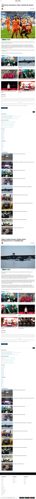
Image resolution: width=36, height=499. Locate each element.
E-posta (20, 102)
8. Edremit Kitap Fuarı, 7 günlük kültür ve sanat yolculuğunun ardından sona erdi (11, 116)
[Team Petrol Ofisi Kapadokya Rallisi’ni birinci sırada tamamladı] (26, 85)
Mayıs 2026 (2, 132)
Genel (2, 144)
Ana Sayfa (14, 478)
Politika (2, 147)
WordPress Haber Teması (11, 497)
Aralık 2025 (2, 136)
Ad (1, 102)
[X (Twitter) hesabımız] (13, 473)
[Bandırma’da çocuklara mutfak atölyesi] (7, 234)
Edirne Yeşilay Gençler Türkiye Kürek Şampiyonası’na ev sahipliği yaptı (9, 118)
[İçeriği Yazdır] (9, 39)
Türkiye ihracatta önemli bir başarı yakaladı (10, 121)
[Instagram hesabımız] (14, 473)
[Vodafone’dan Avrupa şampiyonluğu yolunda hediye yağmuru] (9, 85)
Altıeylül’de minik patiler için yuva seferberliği (6, 117)
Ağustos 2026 (2, 130)
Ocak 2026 (2, 135)
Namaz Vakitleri (3, 491)
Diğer (2, 488)
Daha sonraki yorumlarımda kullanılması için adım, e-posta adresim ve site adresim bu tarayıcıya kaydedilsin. (14, 105)
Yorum (2, 97)
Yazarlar (14, 479)
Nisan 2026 (2, 133)
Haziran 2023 (2, 139)
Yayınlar (2, 494)
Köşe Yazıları (2, 146)
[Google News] (33, 39)
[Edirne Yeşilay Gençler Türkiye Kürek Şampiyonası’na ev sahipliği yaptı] (26, 61)
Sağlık (2, 148)
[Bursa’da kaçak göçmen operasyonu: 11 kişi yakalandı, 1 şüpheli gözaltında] (7, 209)
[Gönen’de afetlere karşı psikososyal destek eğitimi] (7, 462)
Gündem (2, 145)
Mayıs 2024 (2, 138)
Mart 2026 (2, 134)
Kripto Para (2, 493)
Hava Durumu (3, 490)
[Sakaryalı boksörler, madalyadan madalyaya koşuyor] (9, 74)
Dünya (2, 142)
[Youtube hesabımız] (15, 473)
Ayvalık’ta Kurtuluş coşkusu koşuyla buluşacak (6, 115)
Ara (1, 110)
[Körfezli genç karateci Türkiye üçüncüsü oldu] (9, 61)
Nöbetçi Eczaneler (3, 489)
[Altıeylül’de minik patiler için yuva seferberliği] (7, 421)
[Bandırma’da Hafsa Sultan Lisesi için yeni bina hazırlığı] (7, 201)
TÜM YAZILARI (32, 8)
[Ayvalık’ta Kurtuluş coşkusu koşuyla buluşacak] (7, 160)
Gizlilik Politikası (15, 481)
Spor (33, 10)
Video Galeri (2, 150)
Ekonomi (2, 143)
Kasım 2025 (2, 373)
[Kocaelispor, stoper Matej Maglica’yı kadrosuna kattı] (26, 74)
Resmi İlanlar (3, 487)
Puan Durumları (3, 492)
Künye (13, 480)
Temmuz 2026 (3, 131)
